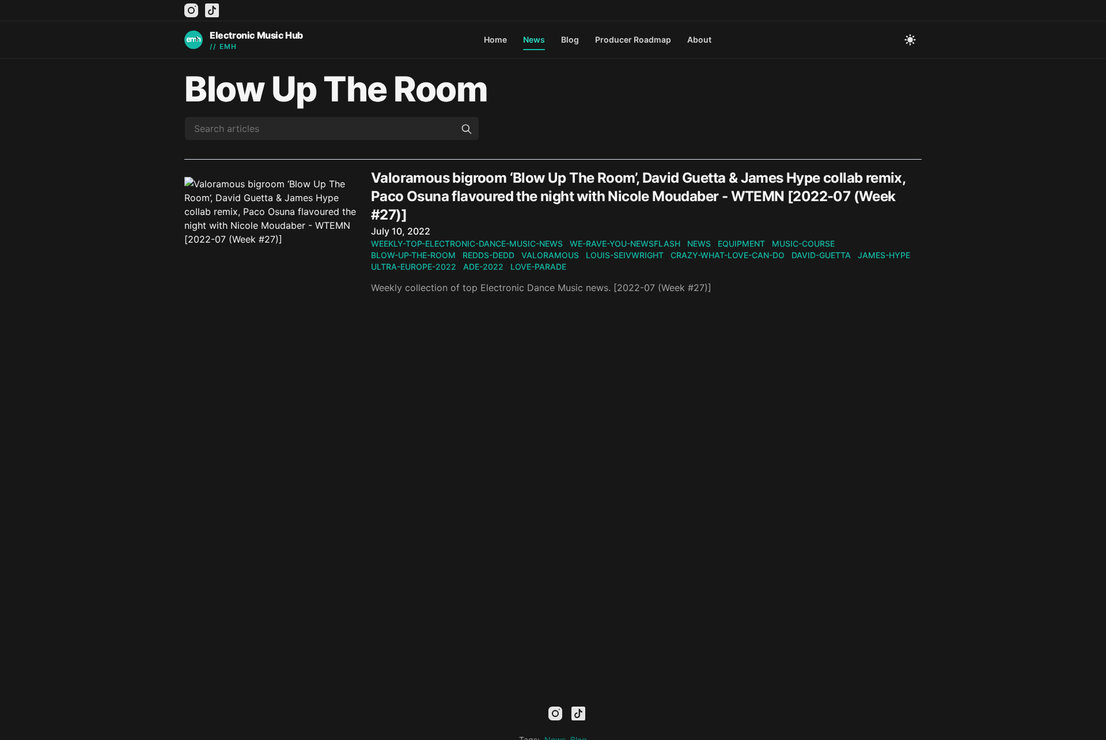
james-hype (884, 255)
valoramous (550, 255)
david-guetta (821, 255)
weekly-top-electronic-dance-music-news (467, 243)
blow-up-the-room (413, 255)
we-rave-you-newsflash (625, 243)
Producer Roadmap (633, 39)
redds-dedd (488, 255)
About (699, 39)
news (699, 243)
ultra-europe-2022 (413, 266)
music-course (803, 243)
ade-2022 (483, 266)
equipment (741, 243)
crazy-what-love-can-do (728, 255)
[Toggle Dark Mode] (910, 40)
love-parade (538, 266)
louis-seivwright (625, 255)
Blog (570, 39)
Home (495, 39)
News (534, 39)
